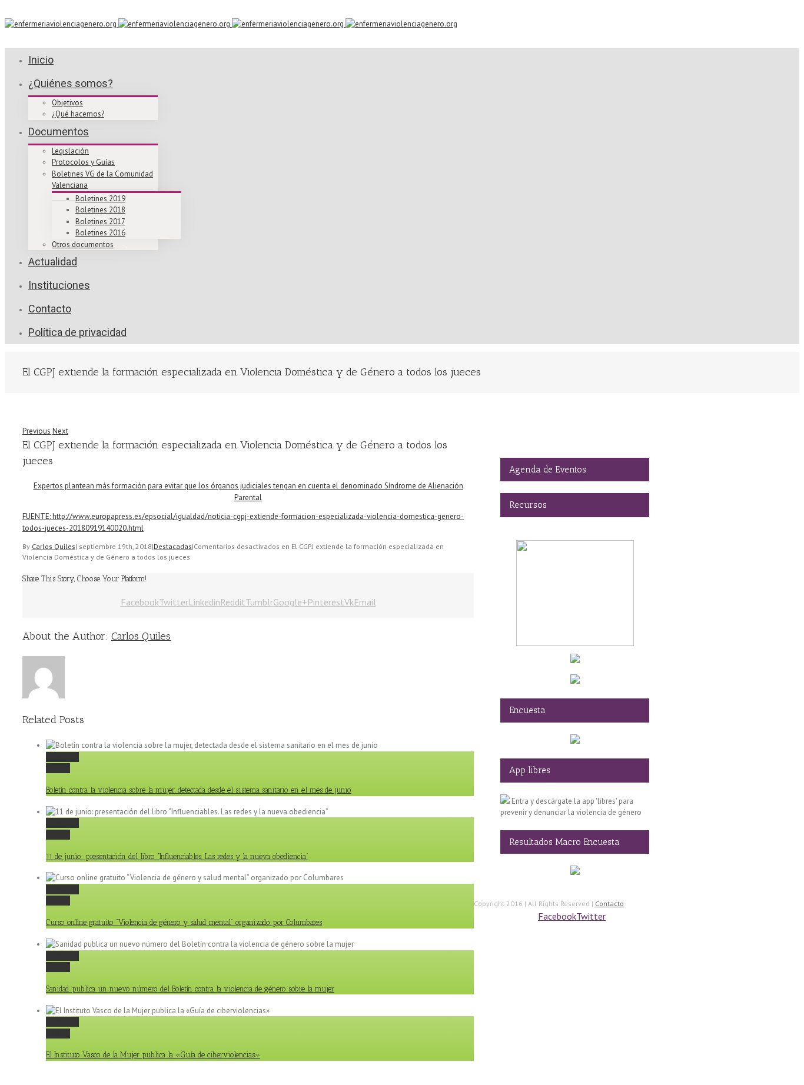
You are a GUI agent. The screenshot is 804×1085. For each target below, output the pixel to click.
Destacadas (173, 546)
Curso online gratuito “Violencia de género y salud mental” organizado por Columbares (184, 922)
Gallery (58, 768)
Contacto (609, 903)
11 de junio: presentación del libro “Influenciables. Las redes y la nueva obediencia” (177, 856)
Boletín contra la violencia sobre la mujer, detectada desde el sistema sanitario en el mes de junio (198, 790)
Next (60, 431)
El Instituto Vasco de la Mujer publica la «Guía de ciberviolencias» (153, 1054)
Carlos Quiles (53, 546)
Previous (36, 431)
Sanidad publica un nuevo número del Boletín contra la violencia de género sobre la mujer (190, 988)
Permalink (62, 757)
